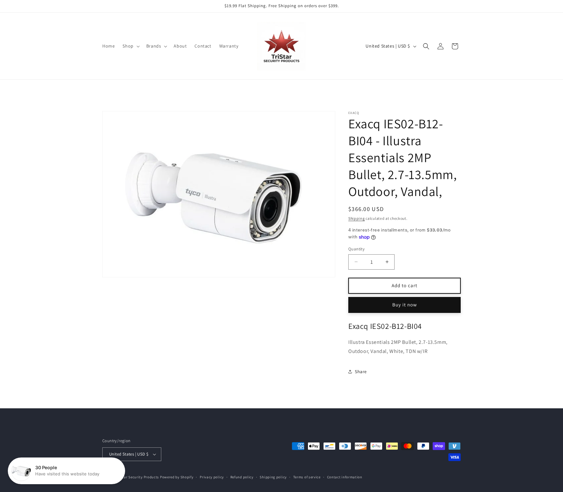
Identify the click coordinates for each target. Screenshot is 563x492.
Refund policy (241, 476)
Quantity (356, 249)
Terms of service (307, 476)
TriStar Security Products (137, 477)
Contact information (344, 476)
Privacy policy (212, 476)
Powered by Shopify (177, 477)
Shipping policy (273, 476)
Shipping (356, 218)
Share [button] (361, 371)
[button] (130, 46)
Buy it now (404, 305)
